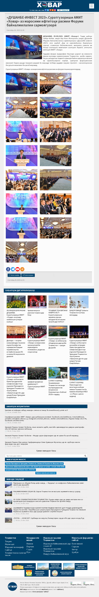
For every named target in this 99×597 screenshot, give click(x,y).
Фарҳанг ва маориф (14, 547)
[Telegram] (13, 269)
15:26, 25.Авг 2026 (21, 503)
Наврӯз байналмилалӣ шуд (56, 554)
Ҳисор (75, 549)
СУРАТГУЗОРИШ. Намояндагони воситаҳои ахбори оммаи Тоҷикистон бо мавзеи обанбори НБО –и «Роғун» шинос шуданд (79, 389)
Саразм (75, 547)
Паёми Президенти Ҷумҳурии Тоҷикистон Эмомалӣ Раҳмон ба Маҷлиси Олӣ (34, 463)
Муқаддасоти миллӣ (32, 539)
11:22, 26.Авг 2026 (21, 494)
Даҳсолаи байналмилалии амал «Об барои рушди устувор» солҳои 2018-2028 (35, 467)
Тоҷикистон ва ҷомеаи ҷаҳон (15, 554)
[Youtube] (17, 269)
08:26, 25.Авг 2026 (21, 520)
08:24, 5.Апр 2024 (12, 431)
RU (33, 10)
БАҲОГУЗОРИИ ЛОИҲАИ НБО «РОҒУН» (20, 470)
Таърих (8, 541)
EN (36, 10)
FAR (43, 10)
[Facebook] (8, 269)
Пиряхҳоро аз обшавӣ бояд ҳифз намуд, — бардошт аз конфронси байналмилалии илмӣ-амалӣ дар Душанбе (48, 484)
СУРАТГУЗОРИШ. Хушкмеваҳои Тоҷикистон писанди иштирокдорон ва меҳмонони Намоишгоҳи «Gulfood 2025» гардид (57, 387)
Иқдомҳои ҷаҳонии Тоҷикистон (52, 539)
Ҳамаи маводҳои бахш (46, 451)
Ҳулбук (75, 552)
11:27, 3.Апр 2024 (12, 446)
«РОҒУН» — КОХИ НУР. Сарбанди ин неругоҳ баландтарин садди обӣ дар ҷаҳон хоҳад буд (48, 518)
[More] (22, 269)
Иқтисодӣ (9, 544)
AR (39, 10)
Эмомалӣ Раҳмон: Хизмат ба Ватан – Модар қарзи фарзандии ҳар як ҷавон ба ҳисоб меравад (41, 435)
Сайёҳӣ (8, 550)
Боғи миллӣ (77, 544)
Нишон (29, 544)
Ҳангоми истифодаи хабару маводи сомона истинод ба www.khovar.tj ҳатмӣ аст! (36, 410)
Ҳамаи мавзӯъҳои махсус (46, 473)
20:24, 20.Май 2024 (13, 412)
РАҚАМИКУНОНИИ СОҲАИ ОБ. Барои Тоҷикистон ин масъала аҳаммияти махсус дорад (46, 491)
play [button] (60, 10)
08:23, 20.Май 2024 (13, 423)
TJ (30, 10)
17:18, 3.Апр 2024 (12, 438)
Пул (28, 552)
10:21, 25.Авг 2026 (21, 514)
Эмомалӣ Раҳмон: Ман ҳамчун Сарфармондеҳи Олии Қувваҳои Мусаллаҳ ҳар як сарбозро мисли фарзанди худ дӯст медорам (42, 443)
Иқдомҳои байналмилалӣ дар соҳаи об (57, 545)
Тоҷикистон (10, 538)
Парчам (30, 547)
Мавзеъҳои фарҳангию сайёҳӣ (82, 539)
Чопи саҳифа (14, 275)
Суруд (29, 549)
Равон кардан (28, 275)
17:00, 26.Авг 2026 (21, 487)
